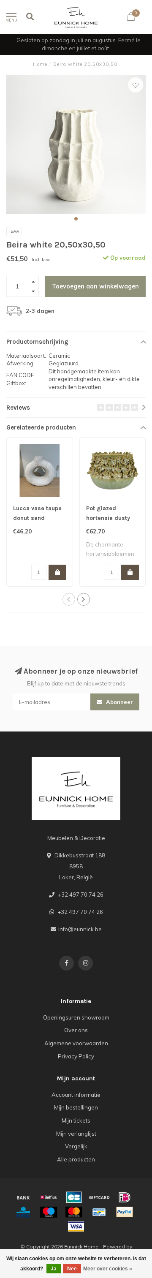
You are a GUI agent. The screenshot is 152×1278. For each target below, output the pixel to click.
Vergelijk (76, 1146)
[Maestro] (48, 1212)
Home (40, 64)
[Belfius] (48, 1197)
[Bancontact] (99, 1212)
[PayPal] (124, 1212)
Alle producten (76, 1159)
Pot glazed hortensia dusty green (108, 518)
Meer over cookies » (107, 1269)
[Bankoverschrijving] (23, 1197)
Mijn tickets (76, 1120)
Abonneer (118, 702)
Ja (54, 1269)
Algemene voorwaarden (76, 1043)
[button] (76, 218)
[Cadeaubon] (99, 1197)
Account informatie (76, 1094)
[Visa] (76, 1226)
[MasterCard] (73, 1212)
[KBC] (23, 1212)
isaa (14, 231)
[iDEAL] (124, 1197)
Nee (72, 1269)
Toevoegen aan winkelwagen (95, 286)
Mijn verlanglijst (76, 1133)
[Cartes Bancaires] (73, 1197)
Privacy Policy (76, 1056)
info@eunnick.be (80, 929)
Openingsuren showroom (76, 1017)
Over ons (76, 1030)
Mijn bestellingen (76, 1107)
